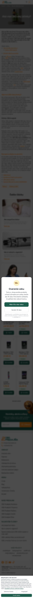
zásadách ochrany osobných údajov (14, 588)
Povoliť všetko (16, 595)
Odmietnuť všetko (8, 591)
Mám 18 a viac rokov (16, 304)
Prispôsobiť (24, 591)
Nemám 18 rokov (17, 310)
